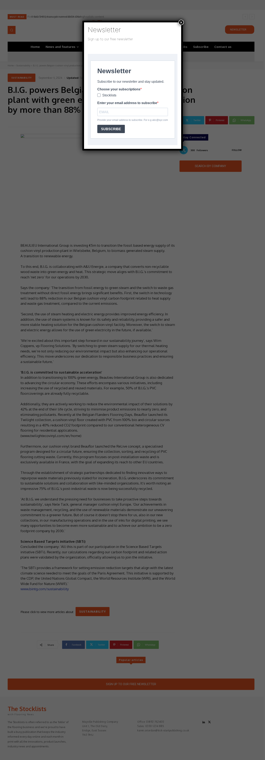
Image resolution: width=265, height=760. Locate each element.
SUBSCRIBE (111, 129)
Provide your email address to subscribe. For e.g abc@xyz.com (132, 120)
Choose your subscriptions (118, 89)
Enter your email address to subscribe (127, 103)
